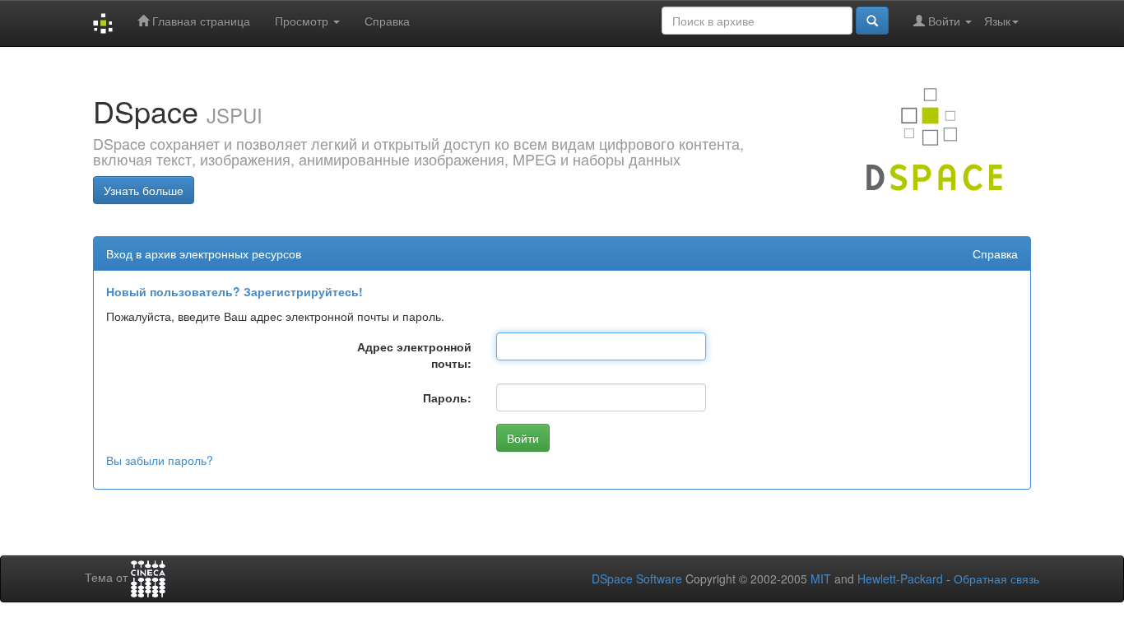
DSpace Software (637, 578)
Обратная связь (996, 578)
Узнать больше (143, 190)
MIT (820, 578)
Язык (997, 20)
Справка (387, 20)
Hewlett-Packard (900, 578)
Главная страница (199, 20)
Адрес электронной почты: (414, 354)
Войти (944, 20)
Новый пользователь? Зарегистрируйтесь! (234, 291)
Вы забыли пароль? (159, 460)
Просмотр (303, 20)
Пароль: (447, 397)
